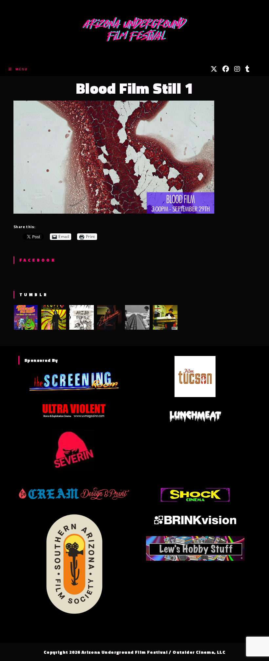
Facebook (37, 260)
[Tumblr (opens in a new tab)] (247, 69)
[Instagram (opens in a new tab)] (237, 69)
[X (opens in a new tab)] (214, 69)
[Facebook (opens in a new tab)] (226, 69)
